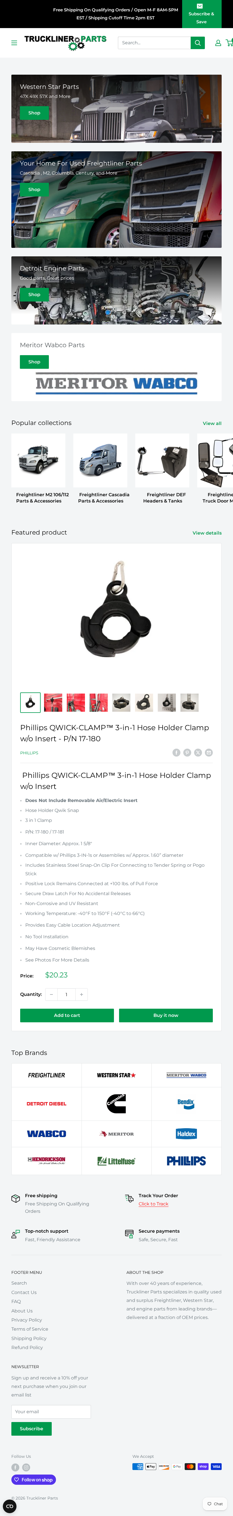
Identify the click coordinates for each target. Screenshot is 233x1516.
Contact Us (24, 1292)
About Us (22, 1311)
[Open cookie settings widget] (9, 1506)
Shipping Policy (29, 1338)
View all (213, 423)
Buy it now (165, 1015)
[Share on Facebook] (176, 752)
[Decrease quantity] (51, 994)
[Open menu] (14, 43)
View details (208, 533)
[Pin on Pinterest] (187, 752)
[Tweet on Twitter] (198, 752)
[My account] (218, 43)
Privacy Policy (26, 1320)
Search (19, 1283)
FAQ (16, 1301)
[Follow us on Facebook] (15, 1467)
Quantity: (31, 994)
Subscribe (31, 1428)
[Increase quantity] (82, 994)
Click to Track (153, 1204)
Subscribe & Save (201, 17)
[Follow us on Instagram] (26, 1467)
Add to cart (67, 1015)
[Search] (198, 43)
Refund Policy (27, 1347)
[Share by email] (209, 752)
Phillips (29, 752)
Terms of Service (29, 1329)
